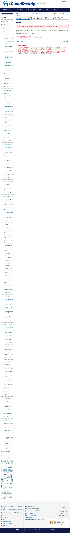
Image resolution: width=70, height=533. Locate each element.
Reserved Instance (6, 471)
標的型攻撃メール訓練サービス (9, 523)
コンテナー (8, 260)
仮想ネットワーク (8, 324)
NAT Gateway (8, 346)
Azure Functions (9, 253)
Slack (9, 472)
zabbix (7, 484)
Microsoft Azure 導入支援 (31, 506)
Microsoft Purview (8, 90)
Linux (5, 31)
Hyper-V (6, 416)
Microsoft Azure (27, 13)
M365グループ (9, 463)
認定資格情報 (64, 507)
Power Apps (7, 401)
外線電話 (9, 496)
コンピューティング (36, 13)
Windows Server (8, 430)
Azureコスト (7, 217)
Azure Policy (7, 184)
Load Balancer (8, 342)
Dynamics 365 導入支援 (31, 515)
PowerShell (11, 470)
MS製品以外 (6, 387)
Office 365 (7, 93)
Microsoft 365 (6, 34)
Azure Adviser (7, 157)
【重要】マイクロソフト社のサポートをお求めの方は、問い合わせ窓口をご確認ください (36, 53)
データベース (7, 296)
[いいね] (17, 36)
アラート (6, 485)
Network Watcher (9, 354)
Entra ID (6, 227)
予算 (7, 494)
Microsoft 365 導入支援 (31, 512)
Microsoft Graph (8, 86)
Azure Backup (8, 371)
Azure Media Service (8, 174)
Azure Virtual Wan (9, 335)
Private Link (8, 357)
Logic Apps (8, 257)
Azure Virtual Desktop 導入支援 (32, 508)
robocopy (4, 472)
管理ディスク (8, 272)
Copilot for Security (8, 38)
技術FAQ (41, 9)
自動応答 (4, 497)
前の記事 (21, 41)
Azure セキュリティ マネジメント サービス (11, 515)
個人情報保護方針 (63, 511)
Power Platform (7, 398)
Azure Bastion (7, 160)
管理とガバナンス (8, 368)
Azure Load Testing (8, 170)
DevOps (6, 224)
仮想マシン (43, 13)
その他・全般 (7, 285)
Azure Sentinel (7, 192)
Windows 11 (7, 130)
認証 (4, 498)
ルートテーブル (7, 320)
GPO (10, 462)
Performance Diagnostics (7, 469)
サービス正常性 (7, 279)
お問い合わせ (64, 509)
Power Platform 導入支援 (31, 517)
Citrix (5, 391)
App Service (8, 245)
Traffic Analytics (9, 361)
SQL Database (9, 307)
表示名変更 (10, 497)
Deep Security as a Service (8, 517)
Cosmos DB (8, 304)
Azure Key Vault (8, 167)
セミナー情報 (55, 9)
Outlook (10, 468)
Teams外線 (7, 475)
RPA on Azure (5, 519)
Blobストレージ (9, 204)
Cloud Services (7, 220)
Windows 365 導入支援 (30, 513)
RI (11, 471)
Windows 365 (7, 133)
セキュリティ (7, 282)
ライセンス (7, 137)
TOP (17, 13)
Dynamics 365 (6, 28)
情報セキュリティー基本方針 (61, 513)
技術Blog (48, 9)
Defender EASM (9, 78)
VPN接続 (7, 364)
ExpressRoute (8, 339)
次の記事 (63, 41)
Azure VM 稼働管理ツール (8, 521)
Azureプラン (6, 461)
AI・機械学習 (7, 144)
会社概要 (65, 505)
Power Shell (5, 470)
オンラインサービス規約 (62, 515)
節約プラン (8, 275)
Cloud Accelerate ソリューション (9, 525)
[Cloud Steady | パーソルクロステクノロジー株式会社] (18, 4)
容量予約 (7, 292)
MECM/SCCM (7, 420)
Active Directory (9, 433)
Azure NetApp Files (8, 181)
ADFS (7, 427)
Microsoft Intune (9, 65)
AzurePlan (6, 460)
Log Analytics (8, 384)
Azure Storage (7, 196)
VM (5, 483)
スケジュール (6, 488)
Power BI (6, 409)
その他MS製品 (7, 413)
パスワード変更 (5, 491)
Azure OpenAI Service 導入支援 (32, 510)
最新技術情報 (6, 451)
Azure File (6, 163)
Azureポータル (9, 289)
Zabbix (6, 394)
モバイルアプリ (7, 492)
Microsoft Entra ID (8, 423)
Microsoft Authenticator (6, 466)
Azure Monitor (7, 177)
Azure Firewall (8, 332)
